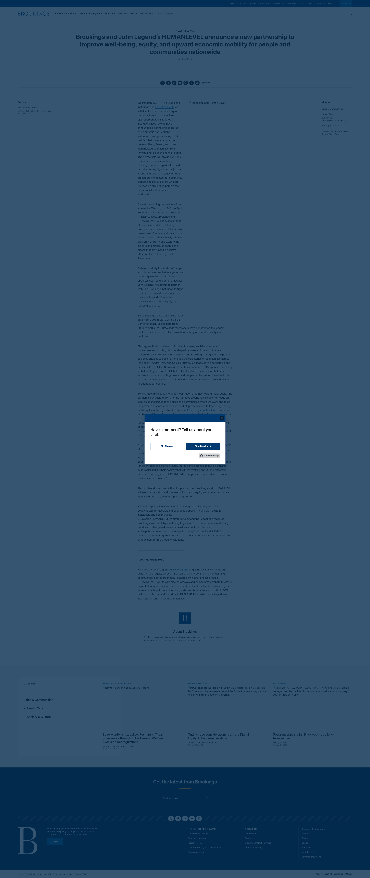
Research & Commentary (285, 3)
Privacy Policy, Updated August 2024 (34, 874)
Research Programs (260, 3)
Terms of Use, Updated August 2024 (69, 874)
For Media (321, 3)
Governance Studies (198, 833)
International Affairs (66, 13)
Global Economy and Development (205, 847)
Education (110, 13)
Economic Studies (197, 838)
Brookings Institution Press (258, 842)
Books (304, 842)
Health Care (327, 114)
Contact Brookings (254, 847)
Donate (346, 3)
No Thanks (167, 446)
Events (243, 3)
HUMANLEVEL (164, 107)
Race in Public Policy (331, 134)
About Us (332, 3)
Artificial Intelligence (90, 13)
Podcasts (306, 847)
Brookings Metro (196, 852)
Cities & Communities (332, 109)
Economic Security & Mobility (335, 131)
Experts (234, 3)
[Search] (350, 13)
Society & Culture (330, 125)
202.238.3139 (24, 113)
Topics (159, 13)
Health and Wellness (142, 13)
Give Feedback (203, 446)
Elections (123, 13)
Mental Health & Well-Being (334, 120)
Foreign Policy (195, 842)
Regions (170, 13)
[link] (35, 708)
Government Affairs (311, 856)
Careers (249, 838)
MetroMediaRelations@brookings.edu (33, 111)
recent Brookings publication (198, 410)
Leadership (250, 833)
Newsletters (306, 3)
